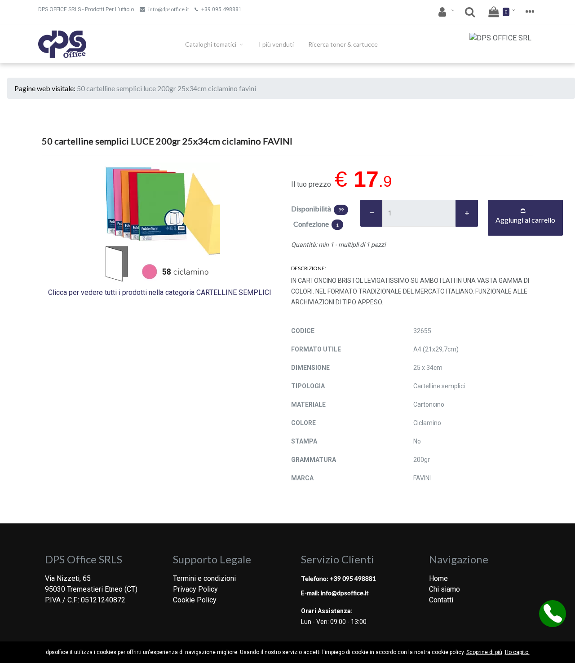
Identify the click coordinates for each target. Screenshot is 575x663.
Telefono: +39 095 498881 (338, 578)
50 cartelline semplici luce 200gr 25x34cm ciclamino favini (166, 88)
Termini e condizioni (204, 578)
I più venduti (276, 44)
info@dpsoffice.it (168, 9)
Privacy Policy (195, 589)
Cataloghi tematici (211, 44)
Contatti (441, 600)
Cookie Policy (195, 600)
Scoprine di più (484, 652)
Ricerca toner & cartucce (343, 44)
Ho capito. (517, 652)
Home (438, 578)
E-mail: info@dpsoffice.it (335, 593)
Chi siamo (444, 589)
